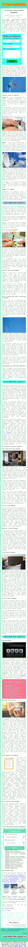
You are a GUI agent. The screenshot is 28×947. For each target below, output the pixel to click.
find (6, 803)
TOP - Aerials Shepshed (8, 908)
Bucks (9, 910)
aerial (3, 819)
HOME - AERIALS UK (14, 922)
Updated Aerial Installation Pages (10, 930)
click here (22, 675)
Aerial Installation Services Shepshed (13, 826)
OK (25, 946)
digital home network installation (17, 876)
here (18, 667)
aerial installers (21, 765)
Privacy (25, 933)
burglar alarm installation (9, 881)
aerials (23, 437)
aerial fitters (6, 433)
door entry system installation (10, 879)
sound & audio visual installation (14, 875)
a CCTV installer (14, 878)
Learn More (18, 946)
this (19, 677)
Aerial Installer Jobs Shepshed (17, 899)
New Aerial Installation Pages (15, 929)
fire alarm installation (9, 880)
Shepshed (9, 432)
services (23, 440)
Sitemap (3, 929)
